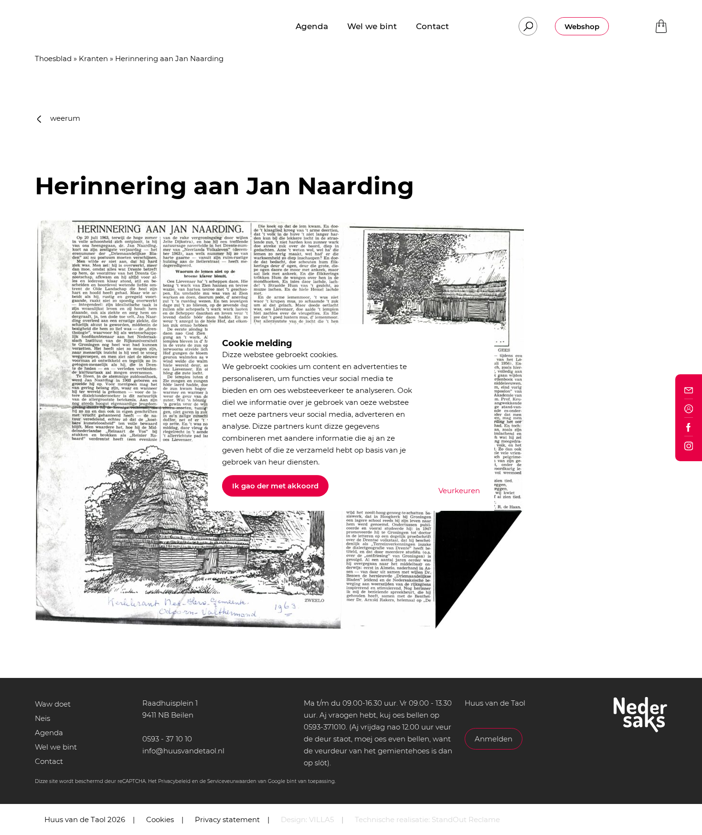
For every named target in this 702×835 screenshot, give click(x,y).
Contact (49, 761)
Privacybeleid (174, 781)
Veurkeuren (459, 490)
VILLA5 (321, 819)
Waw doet (53, 703)
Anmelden (493, 738)
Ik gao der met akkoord (275, 485)
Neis (42, 718)
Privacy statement (227, 819)
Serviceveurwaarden (231, 781)
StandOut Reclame (466, 819)
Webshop (581, 26)
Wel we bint (56, 746)
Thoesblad (53, 58)
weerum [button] (64, 118)
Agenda (49, 732)
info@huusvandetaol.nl (183, 750)
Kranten (93, 58)
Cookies (160, 819)
